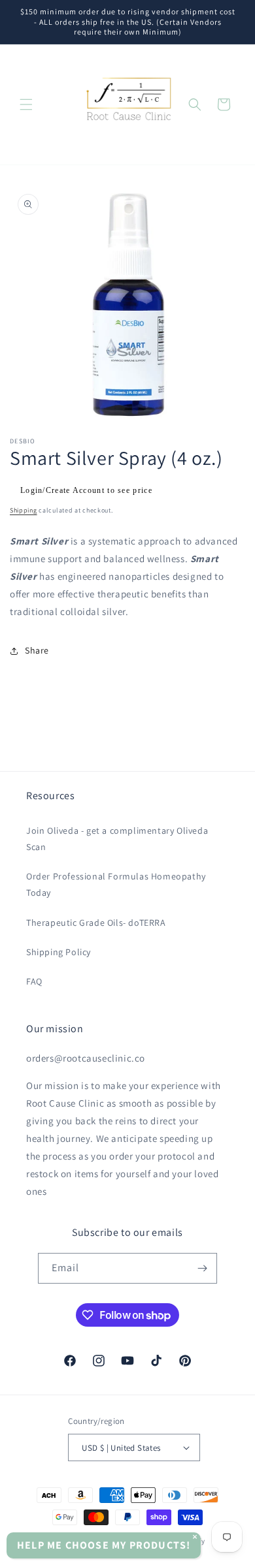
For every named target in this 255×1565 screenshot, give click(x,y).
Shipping (23, 510)
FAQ (34, 981)
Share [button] (37, 650)
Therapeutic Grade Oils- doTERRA (96, 922)
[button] (26, 104)
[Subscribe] (202, 1268)
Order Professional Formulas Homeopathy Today (116, 884)
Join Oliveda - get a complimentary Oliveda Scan (117, 839)
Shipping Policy (58, 952)
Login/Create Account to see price (86, 490)
